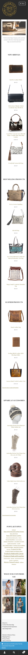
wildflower (22, 562)
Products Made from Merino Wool (13, 551)
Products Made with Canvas (13, 553)
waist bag (11, 560)
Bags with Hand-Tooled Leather (12, 537)
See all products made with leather (10, 387)
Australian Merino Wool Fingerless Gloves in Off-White (15, 454)
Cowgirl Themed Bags (11, 543)
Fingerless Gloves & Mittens (19, 545)
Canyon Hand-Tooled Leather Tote (15, 381)
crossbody (18, 543)
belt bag (19, 537)
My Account (4, 652)
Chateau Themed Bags (9, 541)
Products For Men (16, 549)
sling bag (12, 558)
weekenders (15, 560)
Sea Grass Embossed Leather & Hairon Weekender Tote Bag (15, 257)
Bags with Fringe (14, 533)
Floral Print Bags (8, 547)
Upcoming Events (6, 628)
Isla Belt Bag (15, 230)
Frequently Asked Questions (9, 626)
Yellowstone (14, 564)
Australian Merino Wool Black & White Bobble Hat (15, 426)
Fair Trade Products (8, 545)
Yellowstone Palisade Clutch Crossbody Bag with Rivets (15, 106)
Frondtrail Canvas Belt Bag (15, 163)
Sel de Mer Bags (7, 558)
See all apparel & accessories (9, 515)
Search (14, 652)
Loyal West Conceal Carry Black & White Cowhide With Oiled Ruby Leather (15, 135)
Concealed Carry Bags (19, 541)
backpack (14, 529)
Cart (22, 651)
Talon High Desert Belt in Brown (16, 481)
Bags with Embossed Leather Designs (14, 531)
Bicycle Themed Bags (10, 539)
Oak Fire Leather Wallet (15, 80)
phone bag (8, 549)
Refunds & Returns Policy (8, 635)
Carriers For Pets (18, 539)
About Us (4, 623)
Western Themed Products (11, 562)
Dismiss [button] (4, 647)
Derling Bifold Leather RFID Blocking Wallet (16, 354)
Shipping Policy (6, 636)
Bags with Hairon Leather (13, 535)
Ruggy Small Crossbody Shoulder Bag (16, 285)
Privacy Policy (6, 638)
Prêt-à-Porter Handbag (15, 204)
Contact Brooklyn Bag (8, 624)
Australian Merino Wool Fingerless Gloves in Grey (15, 508)
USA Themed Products (19, 558)
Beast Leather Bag (16, 327)
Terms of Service (6, 640)
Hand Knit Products (18, 547)
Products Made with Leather (14, 556)
